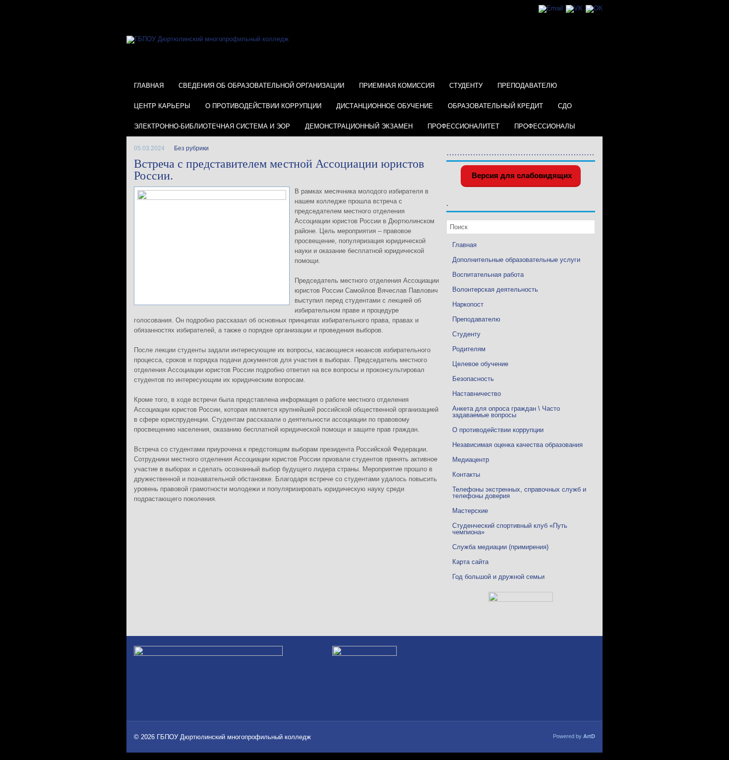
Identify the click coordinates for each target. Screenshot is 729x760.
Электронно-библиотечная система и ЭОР (212, 126)
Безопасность (473, 378)
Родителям (469, 349)
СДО (565, 106)
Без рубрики (191, 148)
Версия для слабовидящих (521, 175)
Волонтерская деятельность (495, 289)
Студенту (466, 85)
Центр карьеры (162, 106)
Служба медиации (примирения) (500, 547)
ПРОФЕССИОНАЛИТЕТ (463, 126)
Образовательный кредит (495, 106)
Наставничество (476, 393)
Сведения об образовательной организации (261, 85)
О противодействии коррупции (263, 106)
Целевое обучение (480, 364)
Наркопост (468, 304)
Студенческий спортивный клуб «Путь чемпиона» (509, 529)
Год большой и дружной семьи (498, 576)
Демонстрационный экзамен (359, 126)
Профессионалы (544, 126)
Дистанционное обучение (384, 106)
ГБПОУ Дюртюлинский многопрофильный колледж (234, 737)
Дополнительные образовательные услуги (516, 259)
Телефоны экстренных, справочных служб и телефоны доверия (519, 493)
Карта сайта (470, 562)
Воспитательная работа (488, 274)
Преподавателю (527, 85)
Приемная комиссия (396, 85)
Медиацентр (470, 459)
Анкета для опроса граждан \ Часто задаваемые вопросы (506, 412)
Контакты (466, 474)
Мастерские (470, 510)
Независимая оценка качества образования (517, 444)
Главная (149, 85)
